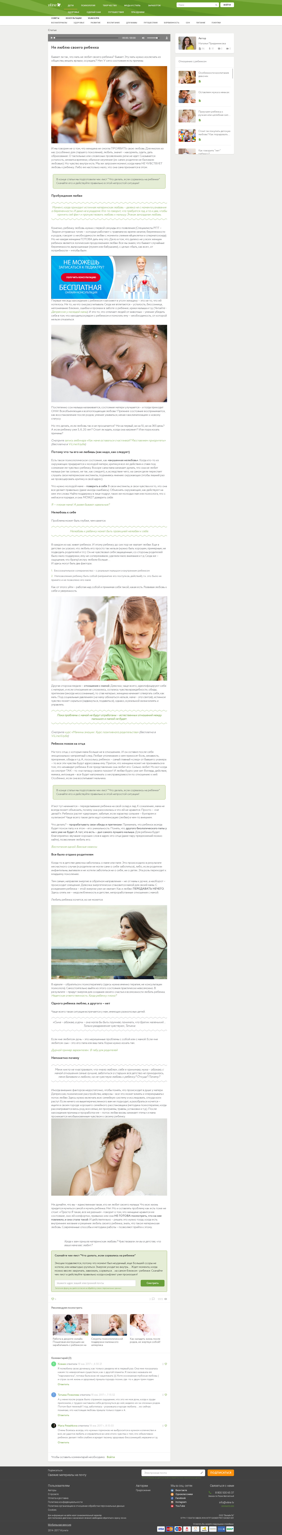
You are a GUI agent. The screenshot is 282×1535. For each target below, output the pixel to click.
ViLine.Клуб (93, 18)
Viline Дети (54, 5)
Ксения (62, 1364)
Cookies (52, 1510)
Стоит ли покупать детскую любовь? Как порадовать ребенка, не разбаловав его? (214, 136)
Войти (227, 5)
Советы (55, 18)
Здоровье (73, 12)
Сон (188, 23)
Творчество (110, 5)
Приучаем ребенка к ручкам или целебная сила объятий (213, 115)
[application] (109, 37)
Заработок (154, 5)
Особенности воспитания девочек (213, 74)
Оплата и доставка (58, 1498)
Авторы (52, 1490)
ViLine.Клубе (76, 444)
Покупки (216, 23)
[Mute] (143, 38)
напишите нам (227, 1506)
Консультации (73, 18)
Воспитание (113, 23)
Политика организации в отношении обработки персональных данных (86, 1506)
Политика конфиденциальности (65, 1502)
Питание (200, 23)
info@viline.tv (226, 1502)
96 (201, 48)
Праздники (137, 12)
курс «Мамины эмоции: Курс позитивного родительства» (102, 732)
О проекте (53, 1494)
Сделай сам (94, 12)
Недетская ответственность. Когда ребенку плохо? (84, 996)
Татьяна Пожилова (68, 1395)
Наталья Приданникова (212, 43)
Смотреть (153, 1283)
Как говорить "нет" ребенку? (209, 152)
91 (211, 48)
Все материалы (59, 23)
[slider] (154, 38)
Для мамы (131, 23)
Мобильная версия (59, 1524)
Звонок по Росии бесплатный (221, 1496)
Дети (71, 5)
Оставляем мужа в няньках (213, 92)
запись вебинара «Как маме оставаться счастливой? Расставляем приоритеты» (115, 440)
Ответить (63, 1384)
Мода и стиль (132, 5)
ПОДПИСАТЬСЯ (220, 1473)
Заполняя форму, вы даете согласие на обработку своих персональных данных (88, 1288)
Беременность (171, 23)
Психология (88, 5)
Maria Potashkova (67, 1426)
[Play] (51, 38)
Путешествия (116, 12)
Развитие (96, 23)
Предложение (143, 1490)
